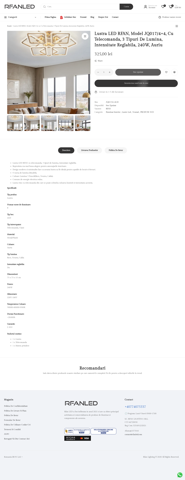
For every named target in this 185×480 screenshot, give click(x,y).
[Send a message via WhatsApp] (180, 475)
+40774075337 (135, 407)
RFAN (108, 109)
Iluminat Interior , (113, 112)
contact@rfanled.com (133, 434)
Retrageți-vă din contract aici (17, 439)
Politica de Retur (116, 150)
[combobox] (87, 7)
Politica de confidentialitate (16, 406)
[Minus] (98, 72)
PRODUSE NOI (147, 112)
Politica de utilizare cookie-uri (17, 425)
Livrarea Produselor (89, 150)
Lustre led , (127, 112)
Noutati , (136, 112)
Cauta (126, 7)
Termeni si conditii (12, 429)
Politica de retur (11, 416)
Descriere (66, 150)
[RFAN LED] (19, 6)
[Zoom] (85, 36)
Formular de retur (12, 420)
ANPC (6, 434)
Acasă (9, 26)
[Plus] (109, 72)
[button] (166, 72)
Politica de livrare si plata (15, 411)
